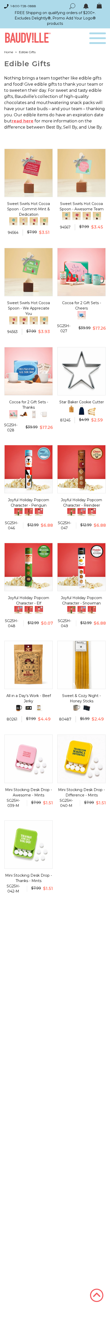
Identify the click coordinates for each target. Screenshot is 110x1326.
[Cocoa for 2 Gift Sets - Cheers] (13, 414)
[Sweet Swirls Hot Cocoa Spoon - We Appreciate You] (44, 221)
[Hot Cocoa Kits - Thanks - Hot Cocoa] (34, 414)
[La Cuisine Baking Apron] (82, 410)
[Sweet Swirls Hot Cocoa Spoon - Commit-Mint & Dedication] (76, 216)
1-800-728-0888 (23, 6)
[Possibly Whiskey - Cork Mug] (18, 708)
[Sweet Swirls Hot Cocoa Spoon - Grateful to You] (34, 221)
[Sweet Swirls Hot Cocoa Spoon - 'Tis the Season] (13, 221)
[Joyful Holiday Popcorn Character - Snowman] (39, 512)
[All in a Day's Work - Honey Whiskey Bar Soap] (39, 708)
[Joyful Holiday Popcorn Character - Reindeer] (29, 512)
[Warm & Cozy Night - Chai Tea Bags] (87, 708)
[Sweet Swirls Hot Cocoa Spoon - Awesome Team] (23, 221)
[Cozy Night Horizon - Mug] (76, 708)
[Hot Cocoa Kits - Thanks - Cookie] (23, 414)
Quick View (28, 192)
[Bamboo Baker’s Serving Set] (71, 409)
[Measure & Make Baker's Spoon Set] (92, 412)
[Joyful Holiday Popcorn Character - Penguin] (82, 512)
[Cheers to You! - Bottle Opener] (29, 708)
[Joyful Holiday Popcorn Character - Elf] (18, 512)
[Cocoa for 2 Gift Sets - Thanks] (82, 315)
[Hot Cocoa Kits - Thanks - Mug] (44, 414)
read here (23, 121)
